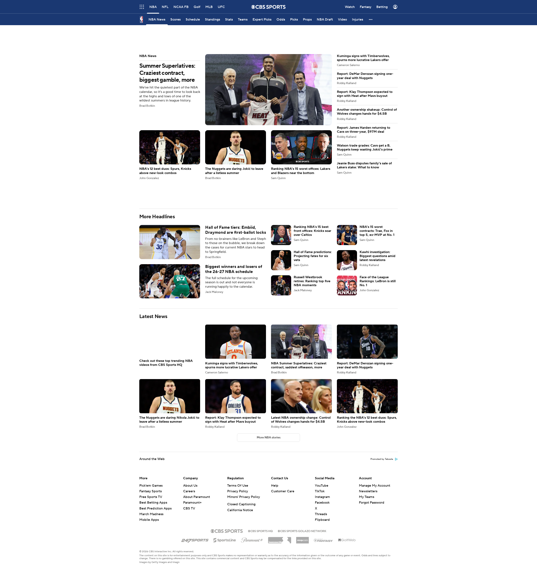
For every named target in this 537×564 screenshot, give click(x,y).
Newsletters (368, 491)
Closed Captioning (241, 504)
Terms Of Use (237, 485)
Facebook (322, 502)
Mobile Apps (149, 520)
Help (274, 485)
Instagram (322, 497)
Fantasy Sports (150, 491)
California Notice (240, 510)
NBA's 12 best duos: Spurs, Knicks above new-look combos (169, 154)
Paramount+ (192, 502)
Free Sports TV (150, 497)
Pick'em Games (151, 485)
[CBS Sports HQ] (260, 531)
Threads (321, 514)
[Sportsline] (225, 539)
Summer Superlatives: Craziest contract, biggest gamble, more (235, 89)
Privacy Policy (237, 491)
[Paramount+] (252, 539)
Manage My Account (374, 485)
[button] (371, 19)
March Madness (151, 514)
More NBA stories (268, 437)
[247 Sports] (195, 539)
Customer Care (282, 491)
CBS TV (189, 508)
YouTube (321, 485)
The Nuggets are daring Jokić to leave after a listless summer (235, 154)
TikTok (320, 491)
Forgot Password (371, 502)
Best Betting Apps (153, 502)
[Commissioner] (279, 539)
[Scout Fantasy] (323, 540)
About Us (190, 485)
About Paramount (196, 497)
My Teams (366, 497)
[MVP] (302, 539)
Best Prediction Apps (155, 508)
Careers (189, 491)
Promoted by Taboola (381, 459)
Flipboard (322, 520)
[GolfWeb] (347, 540)
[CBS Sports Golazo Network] (302, 531)
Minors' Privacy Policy (243, 497)
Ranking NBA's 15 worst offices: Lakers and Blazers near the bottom (301, 154)
